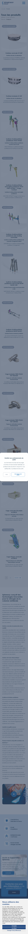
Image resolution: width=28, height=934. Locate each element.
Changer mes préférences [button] (14, 930)
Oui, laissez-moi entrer (18, 474)
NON (7, 474)
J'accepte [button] (14, 926)
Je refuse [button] (14, 928)
